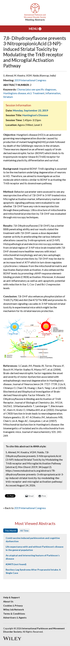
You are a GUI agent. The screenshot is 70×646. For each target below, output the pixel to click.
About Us (8, 601)
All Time (24, 530)
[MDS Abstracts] (35, 20)
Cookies (7, 605)
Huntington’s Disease (35, 115)
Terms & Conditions (14, 613)
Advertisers (9, 617)
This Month (10, 530)
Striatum (8, 96)
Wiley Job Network (13, 609)
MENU (34, 29)
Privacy (19, 605)
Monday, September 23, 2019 (30, 110)
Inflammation (52, 93)
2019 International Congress (30, 80)
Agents (23, 617)
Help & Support (11, 597)
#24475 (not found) (16, 564)
